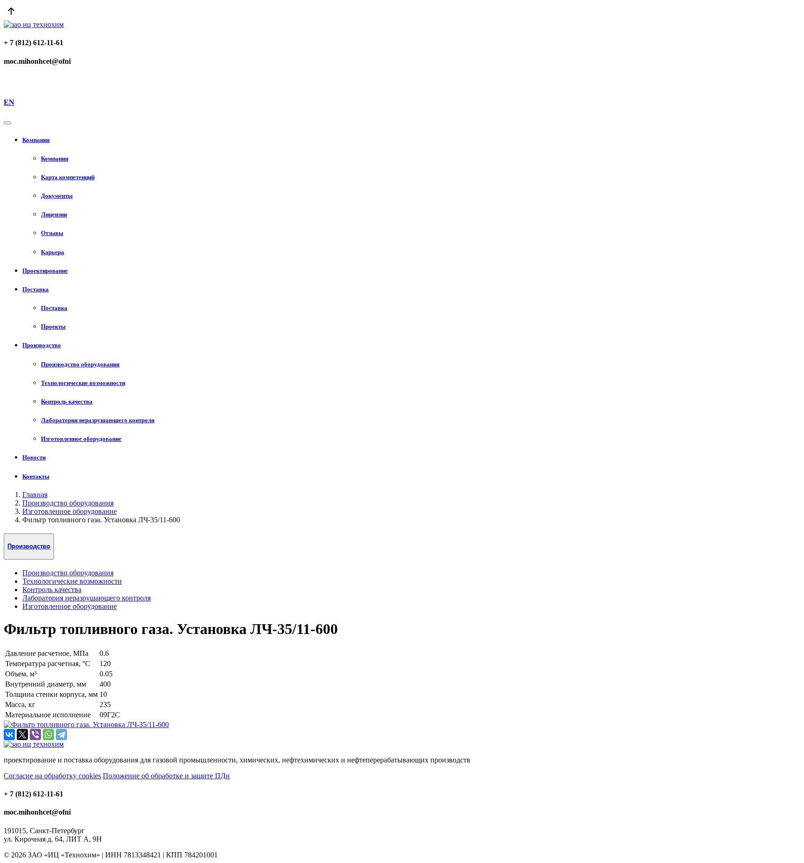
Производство (28, 546)
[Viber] (35, 734)
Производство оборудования (68, 503)
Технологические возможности (72, 581)
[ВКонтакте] (9, 734)
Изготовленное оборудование (69, 511)
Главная (34, 495)
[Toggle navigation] (7, 122)
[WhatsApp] (48, 734)
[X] (22, 734)
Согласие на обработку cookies (52, 776)
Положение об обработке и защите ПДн (166, 776)
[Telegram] (61, 734)
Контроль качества (51, 589)
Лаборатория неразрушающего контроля (86, 598)
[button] (411, 140)
